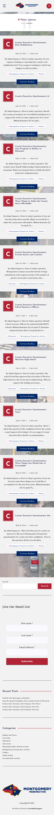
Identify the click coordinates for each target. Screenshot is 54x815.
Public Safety (8, 755)
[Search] (48, 5)
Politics (41, 74)
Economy (12, 284)
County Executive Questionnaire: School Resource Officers (31, 306)
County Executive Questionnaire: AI (32, 96)
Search (5, 582)
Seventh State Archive (11, 758)
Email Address (27, 647)
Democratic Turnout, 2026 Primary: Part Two (21, 707)
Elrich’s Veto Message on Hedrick (16, 698)
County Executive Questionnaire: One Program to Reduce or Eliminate (31, 148)
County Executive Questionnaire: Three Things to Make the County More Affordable (31, 201)
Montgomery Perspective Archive (22, 74)
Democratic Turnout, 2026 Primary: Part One (21, 710)
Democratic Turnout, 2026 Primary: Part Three (22, 704)
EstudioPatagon (35, 809)
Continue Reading (27, 82)
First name (27, 623)
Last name (27, 635)
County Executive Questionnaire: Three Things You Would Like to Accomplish (31, 463)
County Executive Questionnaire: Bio (32, 516)
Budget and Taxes (10, 735)
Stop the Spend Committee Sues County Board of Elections (26, 701)
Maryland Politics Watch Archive (16, 747)
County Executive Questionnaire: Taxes (31, 411)
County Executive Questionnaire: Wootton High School (31, 358)
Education (12, 336)
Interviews (7, 744)
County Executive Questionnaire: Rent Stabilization (31, 44)
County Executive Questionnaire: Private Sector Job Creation (31, 253)
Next (35, 562)
